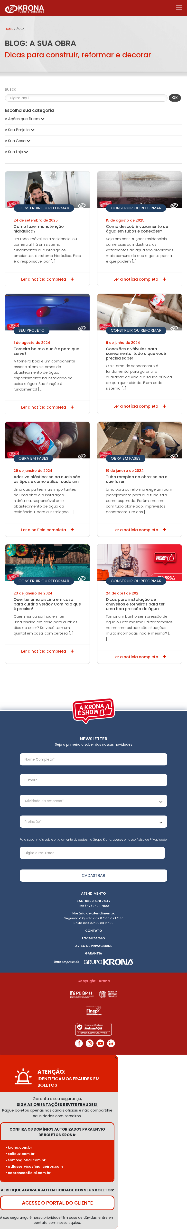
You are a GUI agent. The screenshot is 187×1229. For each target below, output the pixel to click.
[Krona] (24, 8)
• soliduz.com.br (20, 1153)
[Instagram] (90, 1043)
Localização (93, 938)
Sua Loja (15, 152)
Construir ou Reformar (44, 208)
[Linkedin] (111, 1043)
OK (175, 97)
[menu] (179, 8)
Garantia (93, 953)
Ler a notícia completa (44, 279)
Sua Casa (17, 141)
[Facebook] (79, 1043)
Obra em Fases (33, 458)
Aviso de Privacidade (152, 839)
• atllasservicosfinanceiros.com (34, 1166)
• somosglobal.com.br (26, 1160)
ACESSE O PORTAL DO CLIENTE (57, 1202)
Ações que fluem (24, 119)
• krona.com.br (19, 1147)
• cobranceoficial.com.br (28, 1172)
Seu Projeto (32, 330)
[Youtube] (100, 1043)
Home (9, 29)
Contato (93, 931)
